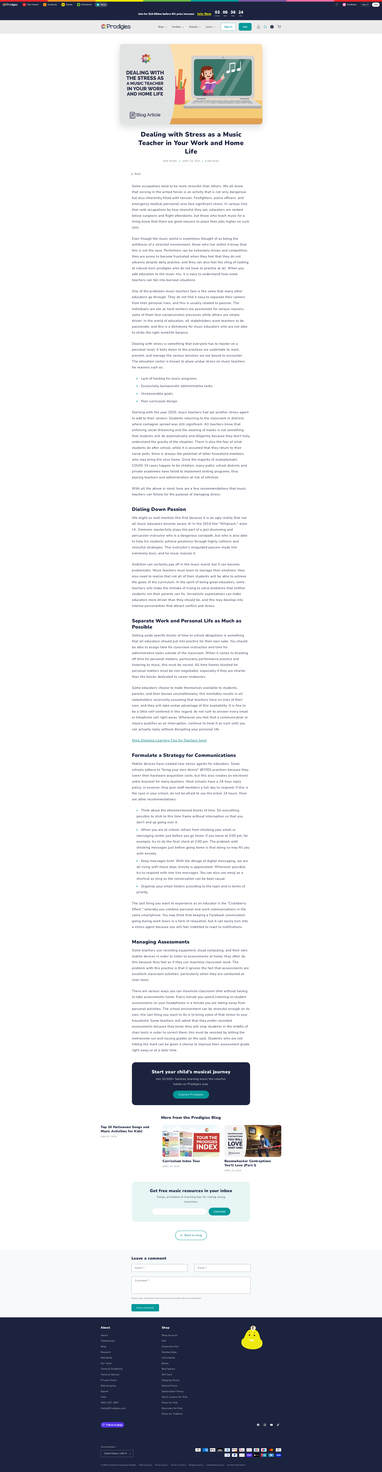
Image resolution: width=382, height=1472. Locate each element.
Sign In (365, 4)
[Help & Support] (272, 27)
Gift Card (167, 1374)
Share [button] (137, 173)
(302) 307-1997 (110, 1402)
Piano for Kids (170, 1402)
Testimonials (108, 1340)
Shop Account (169, 1335)
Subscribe (219, 1211)
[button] (162, 27)
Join (376, 4)
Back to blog (193, 1235)
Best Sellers (168, 1368)
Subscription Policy (173, 1391)
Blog (103, 1346)
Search (104, 1391)
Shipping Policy (171, 1380)
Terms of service (178, 1465)
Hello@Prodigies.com (113, 1408)
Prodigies (113, 1465)
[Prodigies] (10, 4)
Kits (164, 1340)
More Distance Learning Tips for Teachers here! (169, 740)
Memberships (169, 1352)
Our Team (106, 1363)
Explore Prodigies (191, 1094)
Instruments (168, 1357)
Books (165, 1363)
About (104, 1335)
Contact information (236, 1465)
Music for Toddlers (172, 1413)
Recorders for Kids (172, 1408)
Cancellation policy (215, 1465)
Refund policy (108, 1385)
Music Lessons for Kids (174, 1396)
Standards (106, 1357)
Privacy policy (161, 1465)
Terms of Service (110, 1374)
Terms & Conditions (112, 1368)
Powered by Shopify (127, 1465)
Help (103, 1396)
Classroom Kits (170, 1346)
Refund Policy (170, 1385)
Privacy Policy (109, 1380)
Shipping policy (196, 1465)
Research (106, 1352)
